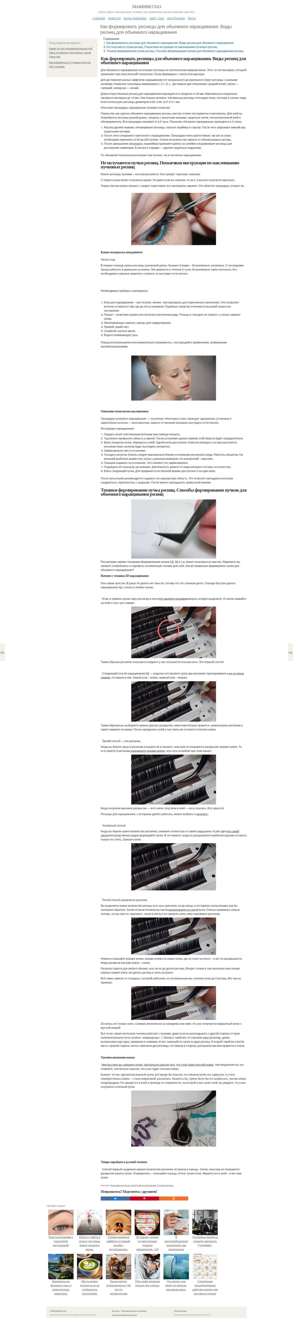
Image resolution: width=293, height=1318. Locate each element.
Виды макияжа (135, 17)
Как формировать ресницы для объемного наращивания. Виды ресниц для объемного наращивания (170, 43)
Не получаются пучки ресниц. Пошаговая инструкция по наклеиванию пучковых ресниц (161, 47)
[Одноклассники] (173, 1198)
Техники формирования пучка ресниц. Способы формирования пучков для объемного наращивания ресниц (174, 51)
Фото (192, 17)
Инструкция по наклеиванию (143, 1185)
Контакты (116, 1311)
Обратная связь (180, 1311)
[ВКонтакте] (115, 1198)
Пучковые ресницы (165, 1185)
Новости (114, 17)
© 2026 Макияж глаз (58, 1311)
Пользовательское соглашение (134, 1311)
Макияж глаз (146, 6)
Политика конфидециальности (124, 1315)
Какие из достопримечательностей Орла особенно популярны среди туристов (70, 52)
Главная (99, 17)
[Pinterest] (144, 1198)
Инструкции (176, 17)
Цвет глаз (157, 17)
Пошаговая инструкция (120, 1185)
